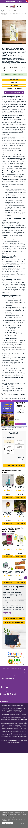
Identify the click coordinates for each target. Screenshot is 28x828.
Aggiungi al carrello (14, 465)
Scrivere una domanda (14, 618)
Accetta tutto (7, 823)
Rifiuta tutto (20, 823)
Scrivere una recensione (14, 622)
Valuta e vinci (5, 46)
